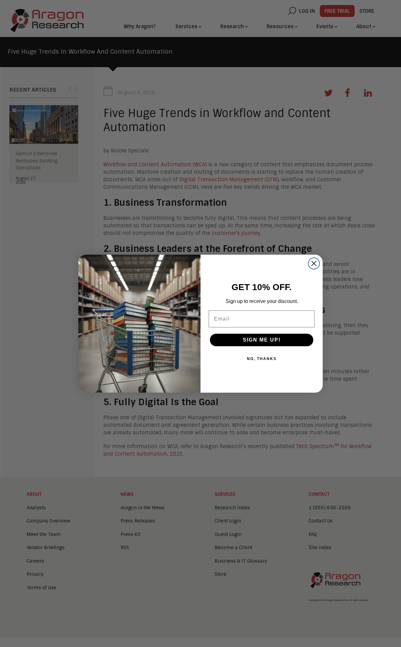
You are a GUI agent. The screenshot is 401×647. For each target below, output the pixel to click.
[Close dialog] (314, 263)
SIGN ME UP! (262, 339)
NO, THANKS (262, 359)
